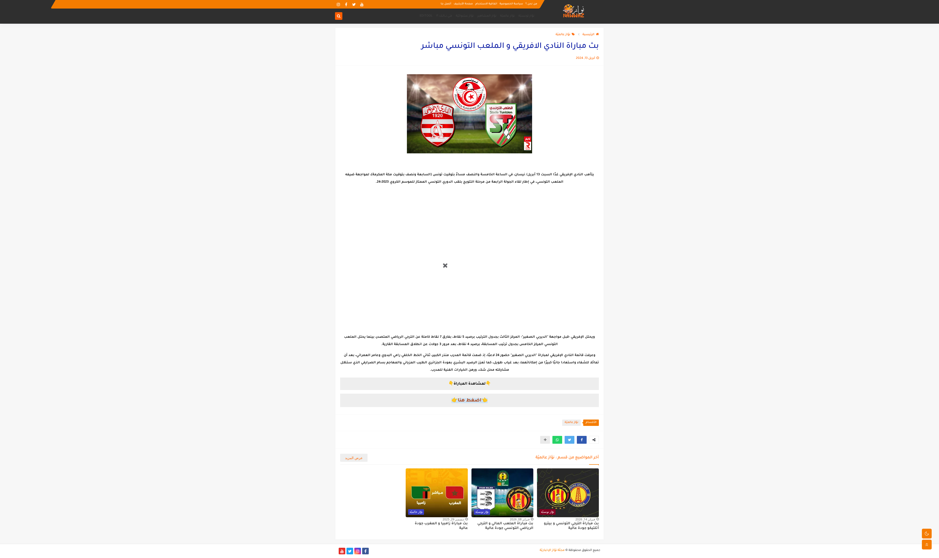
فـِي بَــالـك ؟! (444, 16)
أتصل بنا (446, 3)
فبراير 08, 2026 (520, 519)
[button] (582, 440)
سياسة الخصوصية (511, 3)
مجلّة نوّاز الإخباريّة (552, 550)
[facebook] (346, 4)
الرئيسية (588, 34)
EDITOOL (426, 16)
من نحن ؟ (531, 3)
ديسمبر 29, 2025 (453, 519)
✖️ (445, 266)
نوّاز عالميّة (507, 16)
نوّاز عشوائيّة (465, 16)
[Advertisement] (412, 281)
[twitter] (354, 4)
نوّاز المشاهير (486, 16)
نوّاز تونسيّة (526, 16)
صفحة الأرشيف (463, 3)
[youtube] (361, 4)
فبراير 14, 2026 (585, 519)
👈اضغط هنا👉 (469, 400)
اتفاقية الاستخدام (486, 3)
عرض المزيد (354, 457)
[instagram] (338, 4)
